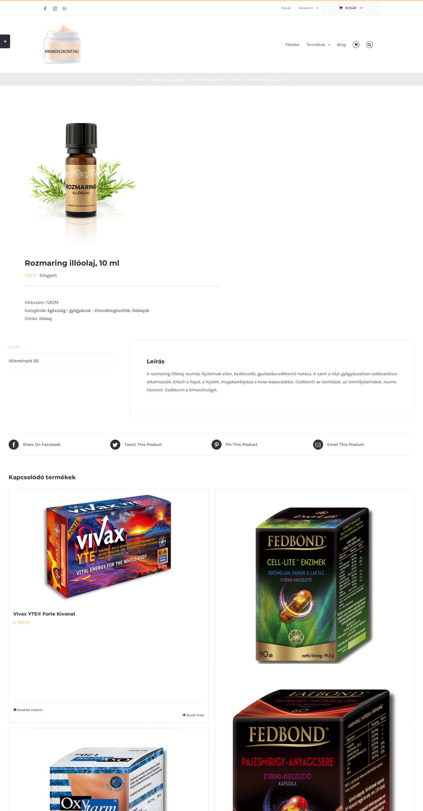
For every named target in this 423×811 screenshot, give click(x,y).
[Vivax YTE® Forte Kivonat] (108, 546)
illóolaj (45, 318)
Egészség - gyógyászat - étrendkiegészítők (88, 310)
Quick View (195, 715)
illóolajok (140, 310)
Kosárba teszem (30, 710)
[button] (369, 44)
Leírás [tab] (14, 346)
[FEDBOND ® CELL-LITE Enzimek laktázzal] (314, 579)
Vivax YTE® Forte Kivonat (44, 614)
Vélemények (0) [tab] (24, 360)
